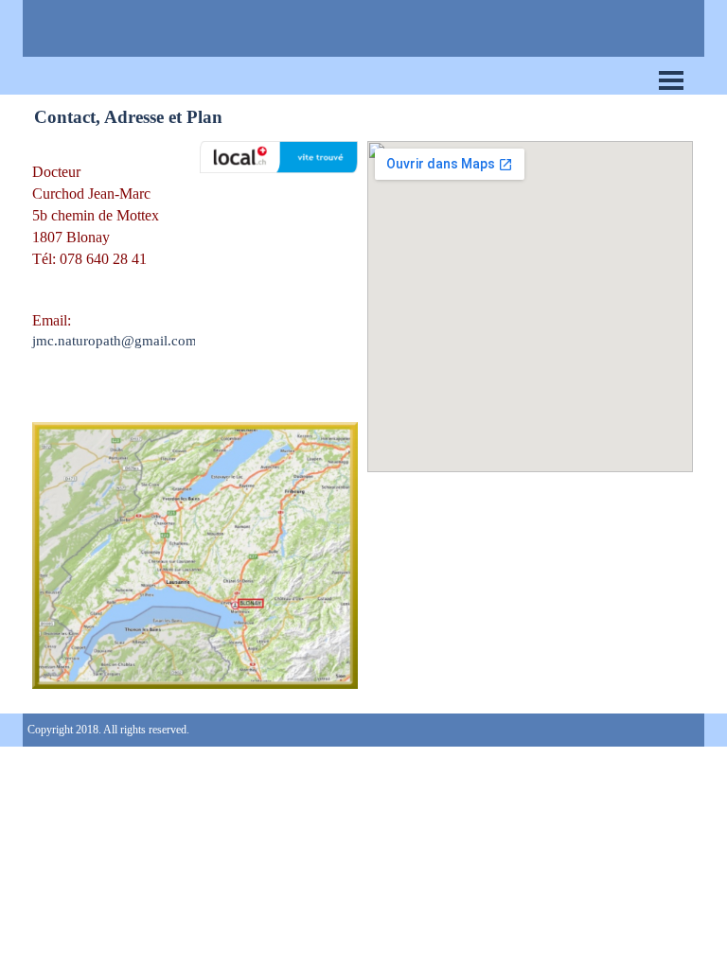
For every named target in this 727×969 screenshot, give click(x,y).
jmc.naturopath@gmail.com (114, 340)
